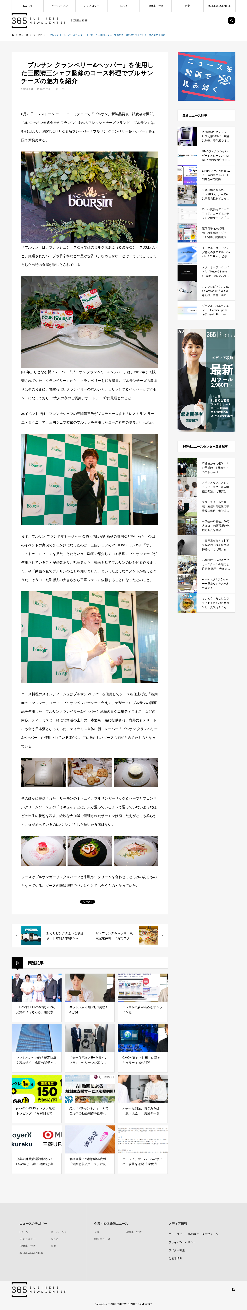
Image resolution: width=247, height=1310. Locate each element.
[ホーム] (13, 35)
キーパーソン (60, 5)
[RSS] (233, 1289)
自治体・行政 (155, 5)
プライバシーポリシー (182, 1242)
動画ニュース (102, 1238)
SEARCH (231, 20)
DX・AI (27, 5)
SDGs (123, 5)
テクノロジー (91, 5)
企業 (187, 5)
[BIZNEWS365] (39, 20)
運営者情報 (175, 1258)
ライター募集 (177, 1250)
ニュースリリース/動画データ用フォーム (193, 1234)
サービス (60, 89)
